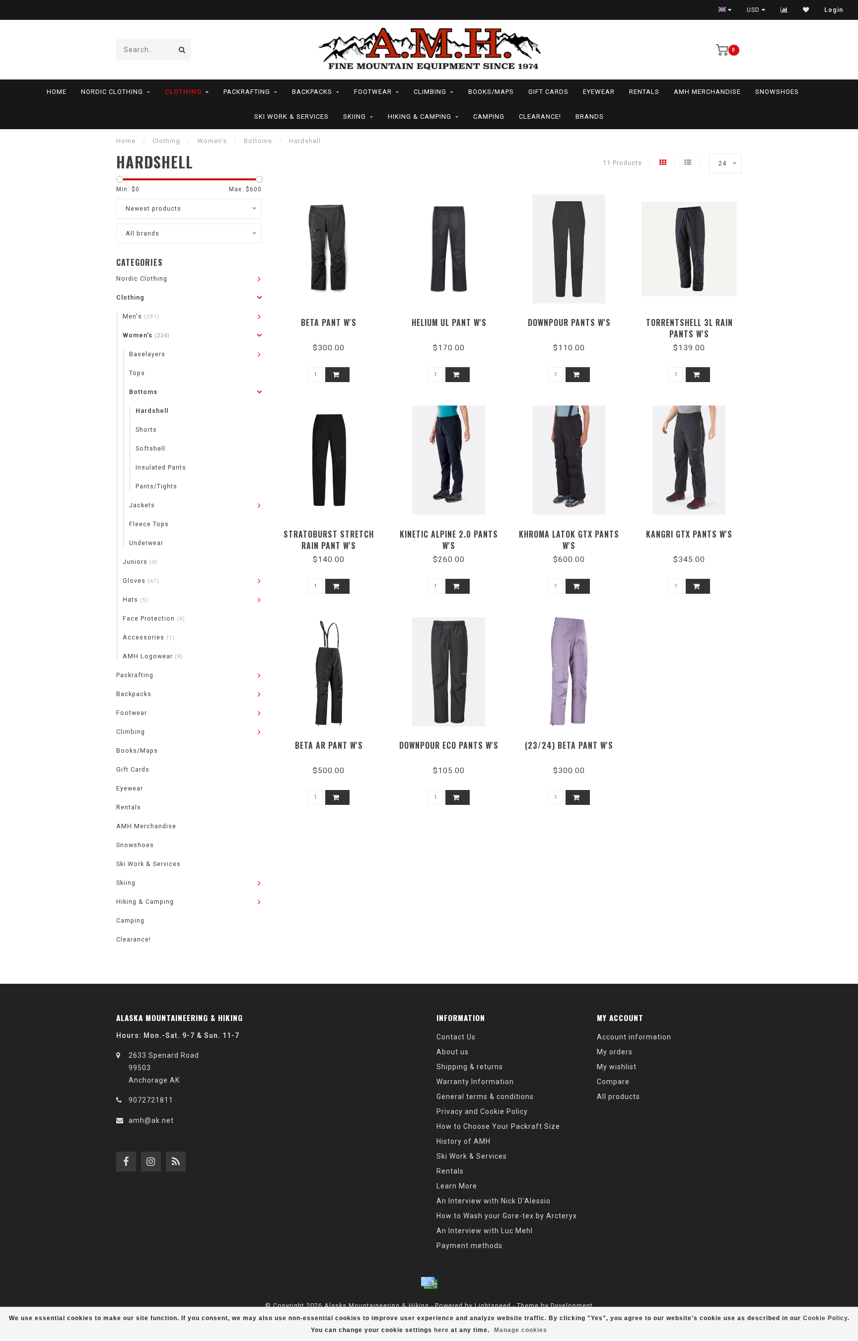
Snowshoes (777, 91)
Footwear (373, 91)
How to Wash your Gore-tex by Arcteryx (506, 1216)
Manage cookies (520, 1330)
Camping (488, 116)
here (441, 1330)
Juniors (140, 561)
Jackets (142, 505)
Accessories (149, 637)
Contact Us (456, 1037)
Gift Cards (548, 91)
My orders (615, 1052)
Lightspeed (493, 1305)
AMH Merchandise (707, 91)
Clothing (183, 91)
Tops (137, 373)
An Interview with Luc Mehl (484, 1231)
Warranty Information (475, 1082)
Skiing (354, 116)
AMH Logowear (153, 656)
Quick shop (333, 319)
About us (452, 1052)
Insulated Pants (161, 467)
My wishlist (617, 1067)
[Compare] (784, 9)
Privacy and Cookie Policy (482, 1111)
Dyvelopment (572, 1305)
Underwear (146, 543)
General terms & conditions (485, 1097)
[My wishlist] (806, 9)
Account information (634, 1037)
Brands (589, 116)
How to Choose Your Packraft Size (498, 1126)
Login (833, 9)
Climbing (430, 91)
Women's (146, 335)
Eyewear (599, 91)
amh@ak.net (151, 1120)
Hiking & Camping (419, 116)
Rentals (644, 91)
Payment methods (469, 1246)
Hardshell (152, 410)
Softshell (150, 448)
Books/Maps (491, 91)
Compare (613, 1082)
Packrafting (246, 91)
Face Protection (154, 618)
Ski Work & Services (291, 116)
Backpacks (312, 91)
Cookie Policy (825, 1318)
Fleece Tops (149, 524)
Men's (141, 316)
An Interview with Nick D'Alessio (493, 1201)
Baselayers (147, 354)
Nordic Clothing (112, 91)
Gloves (141, 580)
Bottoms (143, 391)
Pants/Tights (156, 486)
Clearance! (540, 116)
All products (618, 1097)
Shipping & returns (469, 1067)
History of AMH (463, 1141)
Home (57, 91)
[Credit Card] (429, 1282)
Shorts (146, 429)
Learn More (456, 1186)
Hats (135, 599)
